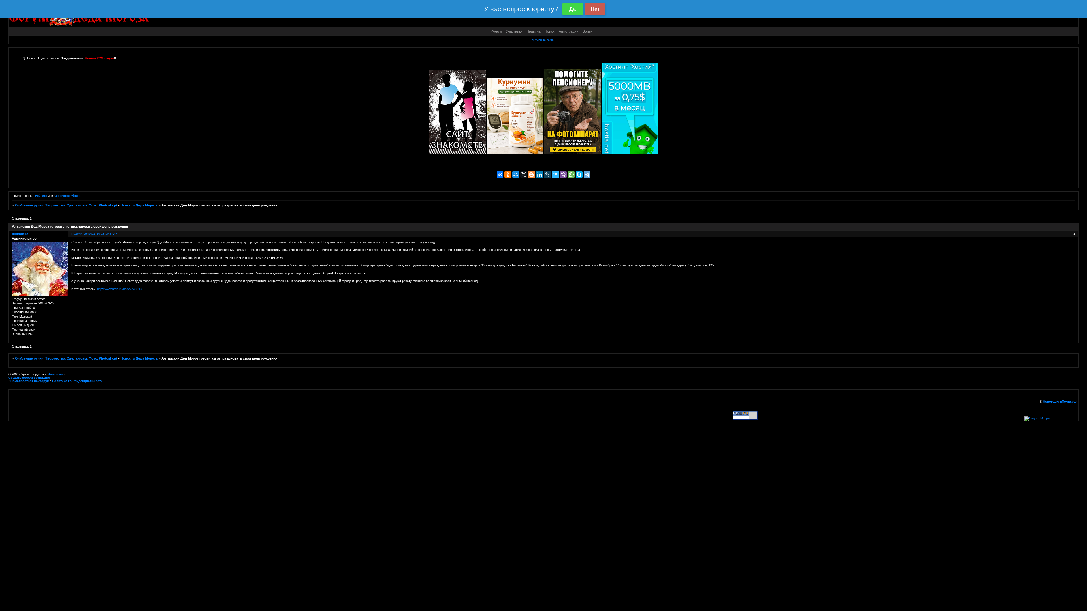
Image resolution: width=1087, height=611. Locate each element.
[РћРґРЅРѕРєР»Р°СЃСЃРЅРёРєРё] (507, 174)
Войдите (41, 195)
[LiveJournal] (547, 174)
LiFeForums (55, 374)
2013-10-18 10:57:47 (103, 233)
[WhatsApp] (571, 174)
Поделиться (80, 233)
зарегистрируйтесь (67, 195)
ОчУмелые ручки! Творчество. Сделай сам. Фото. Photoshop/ (66, 205)
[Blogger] (531, 174)
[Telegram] (587, 174)
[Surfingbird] (555, 174)
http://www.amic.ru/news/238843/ (119, 289)
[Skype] (579, 174)
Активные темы (543, 40)
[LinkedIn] (539, 174)
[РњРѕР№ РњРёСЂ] (515, 174)
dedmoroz (20, 234)
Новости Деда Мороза (139, 205)
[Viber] (563, 174)
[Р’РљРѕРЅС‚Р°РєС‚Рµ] (500, 174)
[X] (523, 174)
